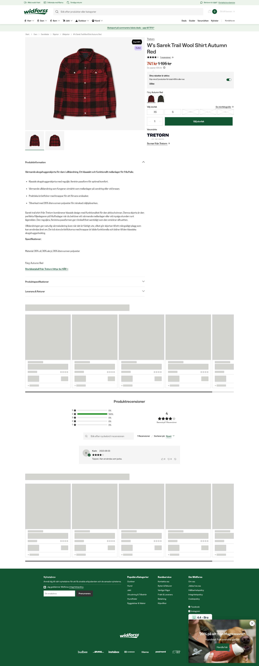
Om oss (191, 581)
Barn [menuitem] (55, 20)
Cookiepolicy (194, 599)
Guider (192, 20)
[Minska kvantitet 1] (149, 121)
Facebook (195, 606)
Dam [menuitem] (42, 20)
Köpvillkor (162, 603)
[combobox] (171, 436)
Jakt (129, 590)
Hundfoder (132, 599)
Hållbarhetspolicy (196, 590)
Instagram (195, 611)
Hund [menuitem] (97, 20)
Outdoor (131, 581)
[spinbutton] (155, 121)
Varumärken (203, 20)
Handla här (222, 647)
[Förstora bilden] (85, 83)
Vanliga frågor (164, 590)
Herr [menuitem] (29, 20)
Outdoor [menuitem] (82, 20)
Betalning (162, 599)
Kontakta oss (230, 20)
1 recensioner (165, 57)
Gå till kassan (226, 11)
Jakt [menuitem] (68, 20)
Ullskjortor (66, 34)
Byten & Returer (165, 585)
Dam (35, 34)
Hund (129, 585)
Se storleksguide (223, 106)
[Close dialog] (252, 623)
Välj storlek (198, 121)
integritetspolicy (76, 587)
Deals (184, 20)
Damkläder (45, 34)
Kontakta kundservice (227, 2)
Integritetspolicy (195, 594)
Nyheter (214, 20)
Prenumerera (85, 593)
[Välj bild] (34, 140)
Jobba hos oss (194, 585)
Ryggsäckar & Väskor (136, 603)
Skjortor (56, 34)
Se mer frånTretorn (157, 143)
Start (27, 34)
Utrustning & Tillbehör (137, 594)
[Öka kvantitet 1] (160, 121)
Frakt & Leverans (165, 594)
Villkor (152, 83)
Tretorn (151, 38)
